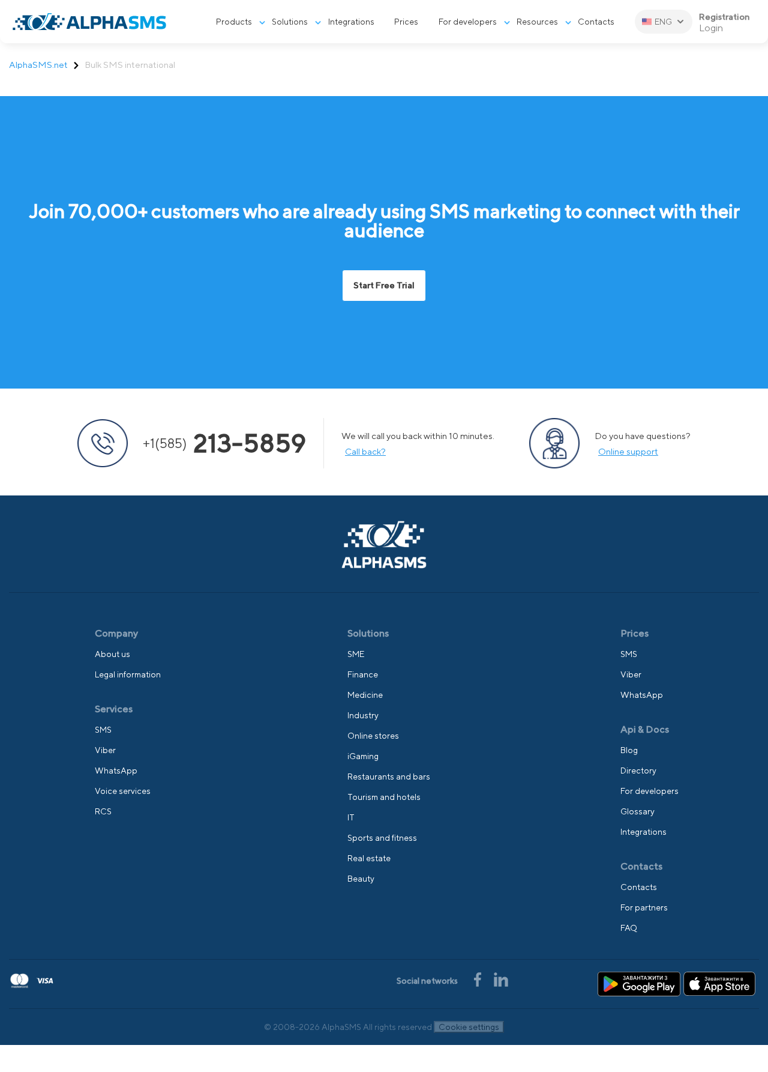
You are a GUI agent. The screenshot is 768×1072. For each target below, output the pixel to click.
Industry (363, 715)
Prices (406, 21)
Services (114, 709)
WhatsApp (116, 770)
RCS (103, 811)
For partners (644, 907)
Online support (628, 451)
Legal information (128, 674)
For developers (468, 21)
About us (112, 654)
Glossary (637, 811)
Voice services (123, 791)
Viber (105, 750)
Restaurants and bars (388, 776)
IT (351, 817)
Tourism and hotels (384, 797)
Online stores (373, 735)
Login (711, 28)
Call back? (365, 451)
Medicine (365, 695)
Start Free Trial (384, 285)
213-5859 (224, 443)
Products (234, 21)
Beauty (360, 878)
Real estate (369, 858)
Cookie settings (469, 1027)
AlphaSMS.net (38, 64)
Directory (638, 770)
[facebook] (478, 978)
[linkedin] (501, 978)
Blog (629, 750)
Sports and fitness (382, 838)
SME (355, 654)
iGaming (363, 756)
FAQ (628, 928)
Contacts (596, 21)
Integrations (351, 21)
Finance (362, 674)
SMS (103, 729)
